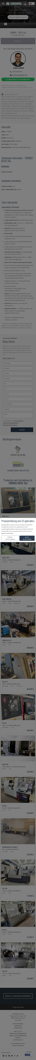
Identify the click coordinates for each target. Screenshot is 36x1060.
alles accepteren (27, 538)
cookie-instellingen (10, 538)
